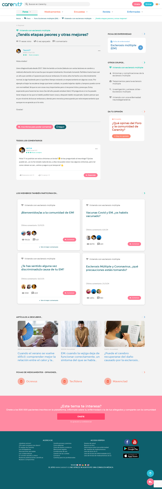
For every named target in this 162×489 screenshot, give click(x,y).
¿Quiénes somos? (25, 443)
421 (37, 239)
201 (101, 244)
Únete (137, 4)
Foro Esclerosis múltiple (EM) (46, 18)
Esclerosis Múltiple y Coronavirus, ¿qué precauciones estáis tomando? (112, 268)
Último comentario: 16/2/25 (32, 278)
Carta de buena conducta (62, 447)
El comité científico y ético (28, 455)
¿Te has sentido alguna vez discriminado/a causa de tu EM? (42, 267)
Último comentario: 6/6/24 (97, 229)
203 (36, 293)
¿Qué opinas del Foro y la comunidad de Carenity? (126, 126)
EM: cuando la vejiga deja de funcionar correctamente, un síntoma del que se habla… (80, 357)
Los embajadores (25, 449)
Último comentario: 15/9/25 (32, 225)
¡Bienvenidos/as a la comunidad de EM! (47, 212)
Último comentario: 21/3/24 (97, 283)
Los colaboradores (25, 453)
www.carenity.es (63, 467)
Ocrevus (31, 381)
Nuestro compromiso (26, 459)
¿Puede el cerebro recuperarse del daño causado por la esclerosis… (121, 357)
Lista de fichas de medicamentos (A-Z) (97, 455)
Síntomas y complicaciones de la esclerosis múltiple (128, 74)
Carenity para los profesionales (64, 457)
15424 (27, 239)
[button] (27, 12)
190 (101, 298)
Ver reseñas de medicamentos (95, 449)
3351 (27, 293)
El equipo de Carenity (26, 447)
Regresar (20, 25)
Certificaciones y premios (62, 443)
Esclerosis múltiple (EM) (123, 47)
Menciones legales (60, 449)
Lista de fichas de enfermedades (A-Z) (97, 453)
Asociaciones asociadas (27, 451)
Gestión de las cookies (61, 453)
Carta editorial (58, 445)
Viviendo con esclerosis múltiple (78, 18)
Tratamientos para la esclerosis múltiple (127, 82)
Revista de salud (90, 443)
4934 (92, 298)
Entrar (149, 4)
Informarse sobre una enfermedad (96, 447)
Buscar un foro (89, 445)
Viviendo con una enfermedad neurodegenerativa (127, 98)
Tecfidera (75, 381)
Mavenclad (120, 381)
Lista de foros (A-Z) (90, 451)
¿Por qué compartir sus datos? (29, 445)
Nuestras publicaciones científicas (31, 457)
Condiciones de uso (60, 451)
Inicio (18, 18)
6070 (92, 244)
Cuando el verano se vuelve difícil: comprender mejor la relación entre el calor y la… (37, 357)
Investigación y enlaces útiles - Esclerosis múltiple (127, 90)
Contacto (56, 455)
